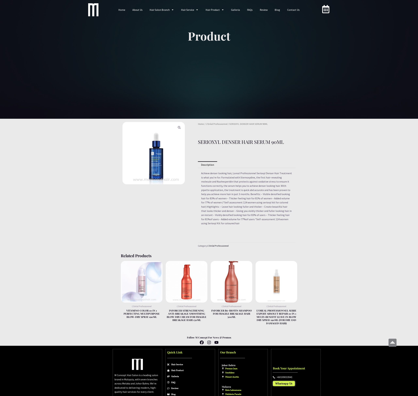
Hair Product (213, 9)
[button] (179, 127)
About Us (137, 9)
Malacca (226, 386)
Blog (277, 9)
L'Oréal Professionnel (216, 123)
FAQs (250, 9)
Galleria (235, 9)
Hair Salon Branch (160, 9)
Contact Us (293, 9)
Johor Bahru (228, 365)
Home (121, 9)
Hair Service (187, 9)
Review (264, 9)
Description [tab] (207, 164)
